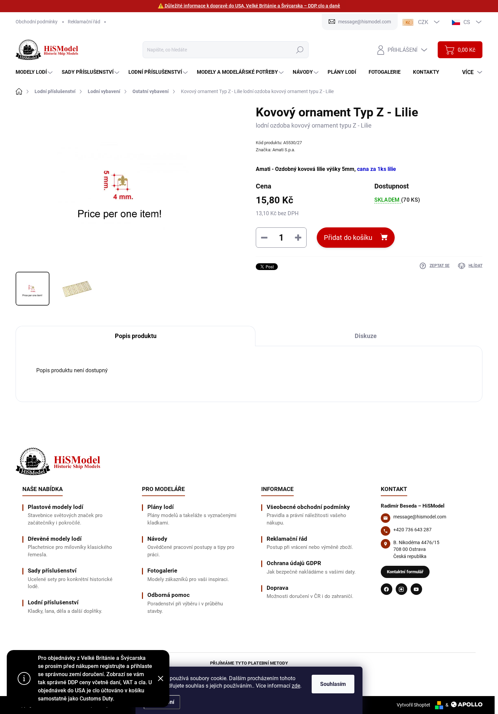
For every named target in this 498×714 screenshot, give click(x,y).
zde (296, 686)
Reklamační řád (84, 21)
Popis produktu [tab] (136, 335)
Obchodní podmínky (37, 21)
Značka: (275, 149)
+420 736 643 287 (412, 529)
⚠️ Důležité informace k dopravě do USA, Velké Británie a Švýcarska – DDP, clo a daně (249, 5)
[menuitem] (35, 72)
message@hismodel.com (419, 516)
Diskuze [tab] (366, 335)
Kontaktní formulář (405, 571)
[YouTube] (416, 589)
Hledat (300, 49)
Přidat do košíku (348, 237)
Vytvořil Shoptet (413, 705)
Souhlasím (333, 684)
